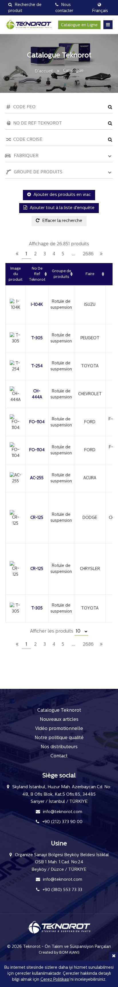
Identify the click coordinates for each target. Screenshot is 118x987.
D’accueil (44, 71)
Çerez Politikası (54, 980)
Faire (90, 274)
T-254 (37, 366)
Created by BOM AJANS (59, 952)
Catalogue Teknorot (59, 710)
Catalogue (73, 71)
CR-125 (36, 518)
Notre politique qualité (59, 738)
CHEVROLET (90, 394)
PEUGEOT (89, 338)
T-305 (37, 338)
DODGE (89, 518)
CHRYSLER (90, 569)
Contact (59, 756)
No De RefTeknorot (37, 274)
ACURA (89, 478)
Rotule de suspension (61, 305)
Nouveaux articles (59, 719)
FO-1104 (37, 422)
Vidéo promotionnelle (59, 729)
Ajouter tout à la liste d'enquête (62, 208)
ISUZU (89, 305)
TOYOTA (90, 366)
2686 (88, 254)
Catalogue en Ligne (79, 25)
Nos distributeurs (59, 747)
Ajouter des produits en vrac (61, 195)
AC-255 (37, 478)
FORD (89, 422)
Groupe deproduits (61, 274)
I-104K (37, 305)
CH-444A (37, 394)
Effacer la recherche (61, 221)
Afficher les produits (52, 631)
